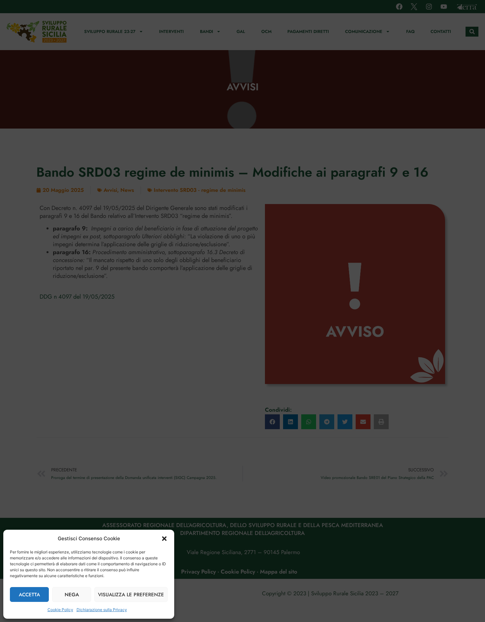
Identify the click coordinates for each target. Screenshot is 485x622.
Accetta (29, 594)
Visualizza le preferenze (131, 594)
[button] (164, 538)
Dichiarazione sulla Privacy (102, 609)
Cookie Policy (60, 609)
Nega (72, 594)
